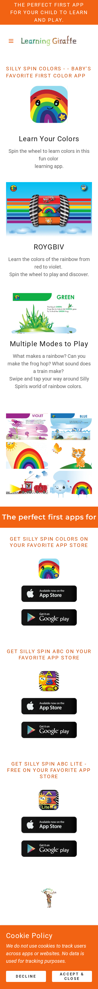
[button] (12, 41)
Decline (26, 976)
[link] (49, 41)
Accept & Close (72, 976)
